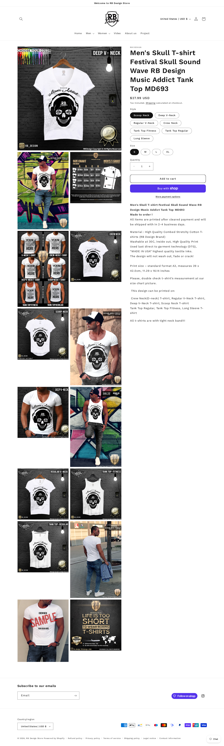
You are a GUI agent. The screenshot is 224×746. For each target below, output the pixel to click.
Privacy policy (93, 738)
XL (168, 151)
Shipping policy (132, 738)
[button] (21, 19)
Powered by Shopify (54, 738)
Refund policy (75, 738)
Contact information (170, 738)
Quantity (135, 159)
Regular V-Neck (144, 123)
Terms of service (112, 738)
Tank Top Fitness (145, 130)
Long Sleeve (142, 138)
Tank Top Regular (176, 130)
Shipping (150, 103)
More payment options (168, 196)
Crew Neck (170, 123)
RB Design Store (34, 738)
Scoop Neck (141, 115)
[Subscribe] (75, 696)
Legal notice (149, 738)
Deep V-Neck (167, 115)
